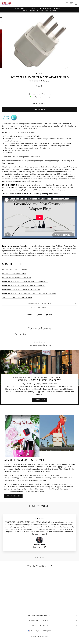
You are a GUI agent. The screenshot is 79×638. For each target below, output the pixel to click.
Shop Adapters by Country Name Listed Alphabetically (23, 285)
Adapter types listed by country (14, 269)
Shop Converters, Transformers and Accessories (21, 289)
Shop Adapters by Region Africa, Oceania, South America (25, 281)
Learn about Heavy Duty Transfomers (17, 297)
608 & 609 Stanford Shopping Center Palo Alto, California (32, 386)
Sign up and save (39, 625)
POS (31, 636)
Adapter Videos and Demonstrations (16, 277)
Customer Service (39, 620)
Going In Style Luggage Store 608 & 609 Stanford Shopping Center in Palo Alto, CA (37, 478)
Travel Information (39, 615)
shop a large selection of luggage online (30, 480)
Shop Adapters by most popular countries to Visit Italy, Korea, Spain (29, 293)
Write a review (20, 334)
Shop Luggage (13, 496)
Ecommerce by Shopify (42, 636)
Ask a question (39, 308)
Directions (39, 400)
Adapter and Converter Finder (14, 273)
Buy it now (39, 109)
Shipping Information (39, 303)
